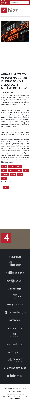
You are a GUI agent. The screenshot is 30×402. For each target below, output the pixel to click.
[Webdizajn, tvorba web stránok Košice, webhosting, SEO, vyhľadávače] (18, 398)
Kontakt (21, 394)
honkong (18, 166)
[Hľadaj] (27, 2)
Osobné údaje (8, 388)
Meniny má (4, 3)
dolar (18, 170)
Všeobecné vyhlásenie (19, 388)
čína (11, 166)
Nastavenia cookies (12, 394)
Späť (6, 187)
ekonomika (5, 174)
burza (25, 170)
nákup (20, 174)
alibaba (4, 166)
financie (13, 174)
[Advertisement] (15, 57)
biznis (4, 170)
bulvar (11, 170)
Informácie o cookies (15, 391)
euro (4, 178)
